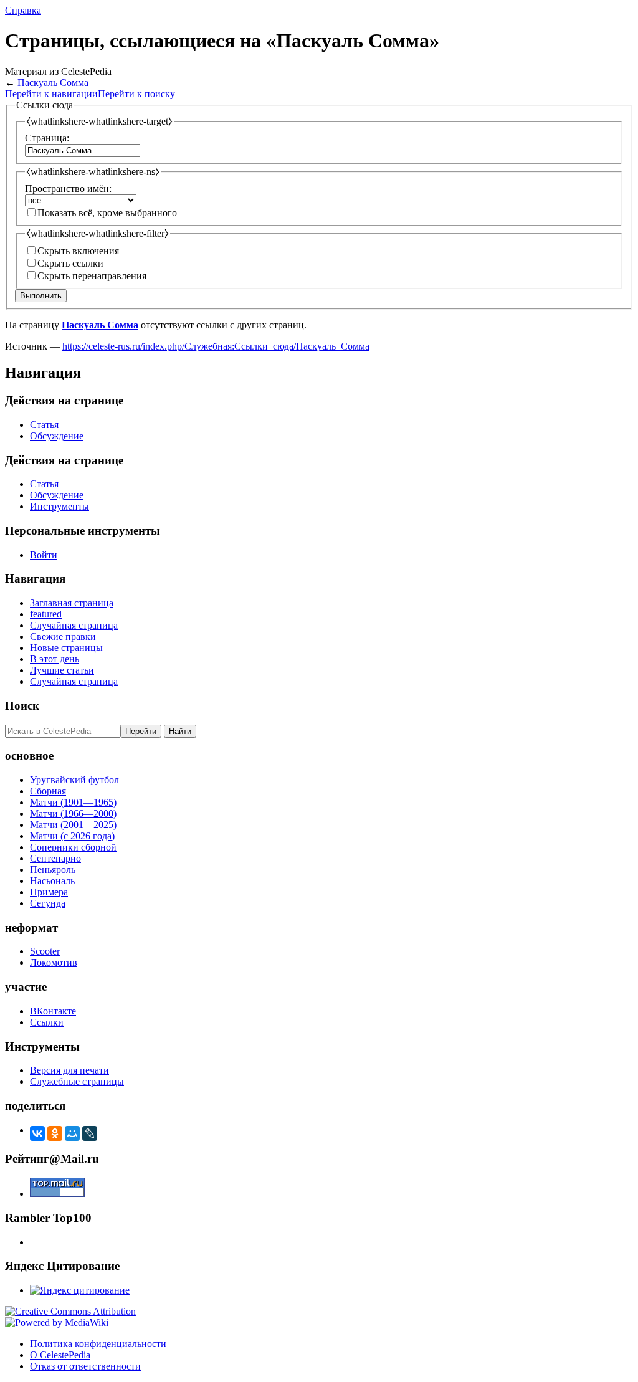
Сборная (48, 791)
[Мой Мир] (72, 1133)
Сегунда (47, 903)
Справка (23, 10)
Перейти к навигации (51, 93)
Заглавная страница (71, 603)
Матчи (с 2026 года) (72, 836)
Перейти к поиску (136, 93)
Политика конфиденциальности (98, 1343)
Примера (49, 892)
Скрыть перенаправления (91, 275)
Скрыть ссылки (70, 263)
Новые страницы (66, 647)
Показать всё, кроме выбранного (107, 212)
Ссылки (47, 1022)
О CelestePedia (60, 1355)
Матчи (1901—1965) (73, 802)
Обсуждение (56, 436)
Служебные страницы (77, 1081)
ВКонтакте (53, 1011)
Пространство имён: (68, 188)
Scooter (45, 951)
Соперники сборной (73, 847)
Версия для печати (69, 1070)
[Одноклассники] (54, 1133)
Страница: (47, 138)
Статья (44, 424)
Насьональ (52, 880)
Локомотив (53, 962)
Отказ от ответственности (85, 1366)
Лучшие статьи (62, 670)
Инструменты (59, 506)
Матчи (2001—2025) (73, 824)
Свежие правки (63, 636)
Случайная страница (74, 625)
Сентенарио (55, 858)
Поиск (22, 705)
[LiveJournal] (89, 1133)
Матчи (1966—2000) (73, 813)
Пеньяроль (52, 869)
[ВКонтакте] (37, 1133)
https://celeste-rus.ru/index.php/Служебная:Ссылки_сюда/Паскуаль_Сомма (215, 346)
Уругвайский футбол (74, 779)
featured (46, 614)
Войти (43, 555)
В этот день (54, 659)
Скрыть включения (78, 250)
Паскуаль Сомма (52, 82)
